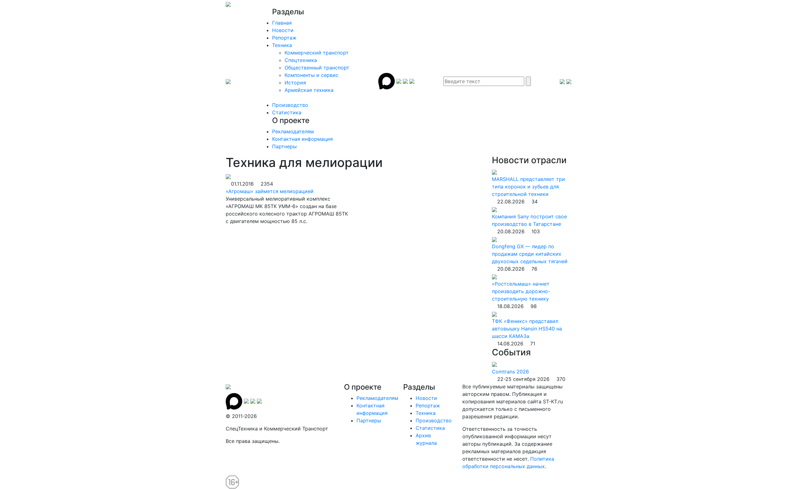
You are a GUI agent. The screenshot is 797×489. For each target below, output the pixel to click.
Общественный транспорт (317, 67)
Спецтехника (301, 60)
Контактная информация (302, 139)
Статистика (286, 112)
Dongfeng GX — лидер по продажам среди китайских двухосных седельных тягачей (530, 253)
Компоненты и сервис (311, 75)
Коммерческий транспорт (317, 53)
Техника (282, 45)
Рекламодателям (293, 131)
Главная (282, 23)
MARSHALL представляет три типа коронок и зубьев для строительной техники (528, 186)
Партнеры (284, 146)
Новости (283, 30)
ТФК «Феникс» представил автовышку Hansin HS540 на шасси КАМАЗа (527, 328)
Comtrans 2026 (510, 371)
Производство (290, 105)
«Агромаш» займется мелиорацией (270, 191)
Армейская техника (309, 90)
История (295, 82)
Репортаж (284, 38)
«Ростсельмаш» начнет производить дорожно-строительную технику (521, 291)
